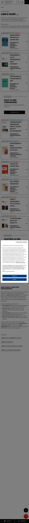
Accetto (14, 279)
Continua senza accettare (21, 242)
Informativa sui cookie (20, 262)
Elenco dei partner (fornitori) (8, 271)
